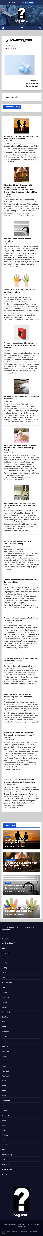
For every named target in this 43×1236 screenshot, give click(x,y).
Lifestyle (5, 1046)
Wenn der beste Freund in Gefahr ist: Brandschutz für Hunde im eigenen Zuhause (20, 345)
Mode (4, 1066)
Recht (4, 1105)
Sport (4, 1125)
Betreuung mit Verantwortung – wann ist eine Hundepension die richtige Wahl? (20, 447)
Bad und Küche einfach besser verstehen (19, 887)
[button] (40, 28)
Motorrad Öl (6, 1076)
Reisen (7, 837)
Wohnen (8, 882)
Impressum (24, 1231)
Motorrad (5, 1071)
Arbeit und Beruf (8, 943)
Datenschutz (15, 1231)
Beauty (4, 963)
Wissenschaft (7, 1169)
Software (5, 1120)
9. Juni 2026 (11, 891)
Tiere (4, 1140)
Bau (3, 958)
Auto (3, 948)
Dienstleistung (10, 860)
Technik (5, 1135)
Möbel (4, 1061)
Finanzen (5, 997)
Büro (3, 978)
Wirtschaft (5, 1164)
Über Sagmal (33, 1231)
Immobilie (5, 1032)
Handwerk (6, 1017)
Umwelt (4, 1150)
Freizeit (4, 1002)
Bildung (4, 968)
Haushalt (5, 1022)
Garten (4, 1007)
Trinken (4, 1145)
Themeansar (22, 1226)
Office (4, 1091)
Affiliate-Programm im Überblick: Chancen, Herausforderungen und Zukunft (19, 735)
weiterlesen (12, 161)
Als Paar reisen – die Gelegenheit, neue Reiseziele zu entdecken (19, 842)
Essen (4, 987)
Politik (4, 1096)
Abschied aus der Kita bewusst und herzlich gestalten (17, 911)
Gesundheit (6, 1012)
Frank (11, 46)
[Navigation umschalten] (22, 28)
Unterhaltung (7, 1155)
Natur (4, 1086)
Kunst (4, 1041)
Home (8, 1231)
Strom (4, 1130)
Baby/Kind (5, 953)
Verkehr (5, 1160)
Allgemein (5, 938)
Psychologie (6, 1100)
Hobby (4, 1027)
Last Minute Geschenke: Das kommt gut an (32, 83)
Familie (8, 905)
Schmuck (5, 1115)
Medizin (4, 1056)
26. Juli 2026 (12, 846)
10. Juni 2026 (12, 869)
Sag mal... (21, 21)
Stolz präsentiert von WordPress (14, 1224)
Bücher (4, 973)
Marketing (5, 1051)
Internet (5, 1037)
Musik (4, 1081)
